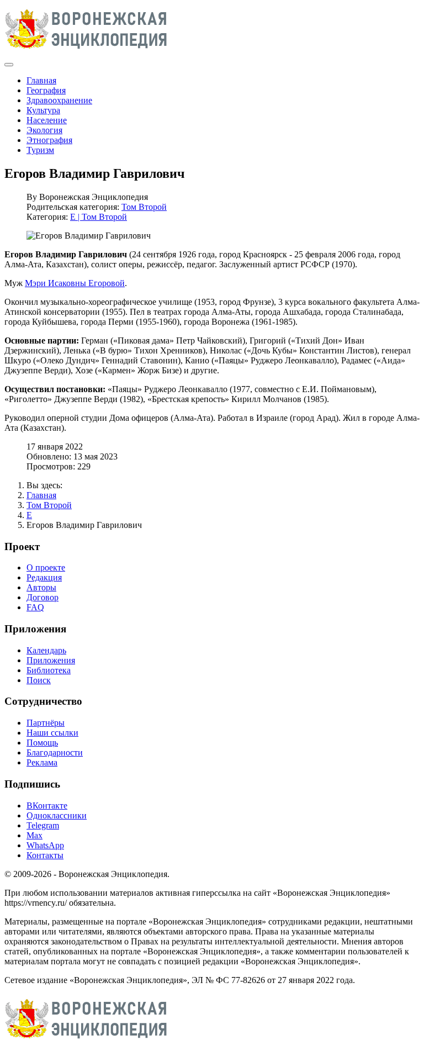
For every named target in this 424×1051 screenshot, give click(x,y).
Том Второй (144, 207)
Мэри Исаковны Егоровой (75, 283)
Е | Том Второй (98, 216)
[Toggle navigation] (8, 64)
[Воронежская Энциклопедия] (86, 51)
